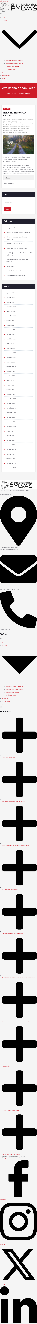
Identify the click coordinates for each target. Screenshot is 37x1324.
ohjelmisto (24, 123)
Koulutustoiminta (11, 69)
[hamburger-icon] (1, 13)
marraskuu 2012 (11, 468)
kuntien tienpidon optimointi (12, 123)
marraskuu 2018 (11, 413)
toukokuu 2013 (11, 459)
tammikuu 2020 (11, 399)
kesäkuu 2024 (11, 302)
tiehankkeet (13, 125)
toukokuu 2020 (11, 394)
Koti (8, 93)
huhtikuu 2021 (11, 376)
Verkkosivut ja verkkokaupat (14, 64)
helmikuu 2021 (11, 380)
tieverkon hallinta (18, 130)
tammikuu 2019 (11, 408)
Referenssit (5, 73)
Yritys (3, 78)
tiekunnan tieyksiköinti (10, 128)
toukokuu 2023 (11, 330)
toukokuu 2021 (11, 371)
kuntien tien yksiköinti (10, 121)
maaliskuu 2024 (11, 307)
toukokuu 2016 (11, 422)
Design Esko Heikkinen (13, 228)
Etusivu (4, 17)
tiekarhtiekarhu (22, 125)
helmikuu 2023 (11, 343)
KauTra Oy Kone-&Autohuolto (15, 271)
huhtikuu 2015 (11, 440)
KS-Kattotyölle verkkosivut (14, 244)
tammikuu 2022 (11, 366)
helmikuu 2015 (11, 445)
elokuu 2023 (10, 325)
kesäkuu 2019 (11, 403)
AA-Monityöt (10, 266)
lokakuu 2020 (10, 385)
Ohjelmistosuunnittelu (12, 66)
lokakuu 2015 (10, 431)
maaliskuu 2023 (11, 339)
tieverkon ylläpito (8, 132)
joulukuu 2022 (11, 348)
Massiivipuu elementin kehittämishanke (18, 232)
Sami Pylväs (6, 119)
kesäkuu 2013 (11, 454)
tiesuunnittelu (7, 130)
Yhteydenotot (6, 76)
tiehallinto (6, 125)
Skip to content (4, 1)
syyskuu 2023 (10, 320)
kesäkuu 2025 (11, 297)
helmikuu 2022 (11, 362)
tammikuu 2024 (11, 316)
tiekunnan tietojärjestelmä (22, 126)
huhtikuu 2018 (11, 417)
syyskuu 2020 (10, 389)
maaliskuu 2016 (11, 426)
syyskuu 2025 (10, 293)
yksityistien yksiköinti (21, 132)
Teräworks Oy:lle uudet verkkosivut (17, 248)
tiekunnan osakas (8, 126)
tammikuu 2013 (11, 463)
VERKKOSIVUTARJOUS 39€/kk (14, 61)
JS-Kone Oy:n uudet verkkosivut (16, 275)
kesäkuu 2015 (11, 436)
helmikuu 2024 (11, 311)
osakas (30, 123)
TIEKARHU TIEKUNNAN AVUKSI (20, 93)
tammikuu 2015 (11, 449)
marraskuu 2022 (11, 353)
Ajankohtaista (22, 119)
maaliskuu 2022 (11, 357)
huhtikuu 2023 (11, 334)
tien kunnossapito (23, 128)
